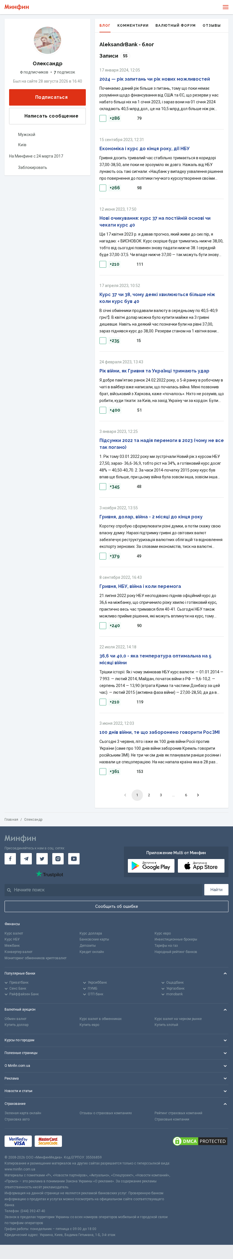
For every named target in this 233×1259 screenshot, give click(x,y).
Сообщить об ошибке (116, 906)
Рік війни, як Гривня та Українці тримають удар (154, 371)
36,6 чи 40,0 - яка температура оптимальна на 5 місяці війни (155, 659)
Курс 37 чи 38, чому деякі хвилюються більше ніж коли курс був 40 (157, 298)
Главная (11, 820)
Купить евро (89, 1025)
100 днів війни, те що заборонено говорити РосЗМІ (159, 732)
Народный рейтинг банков (176, 952)
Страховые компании (172, 1119)
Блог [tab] (105, 26)
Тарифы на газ (166, 946)
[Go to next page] (198, 795)
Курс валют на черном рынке (178, 1019)
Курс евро (163, 933)
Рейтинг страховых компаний (178, 1113)
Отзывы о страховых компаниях (106, 1113)
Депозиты (88, 946)
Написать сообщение (51, 116)
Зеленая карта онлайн (23, 1113)
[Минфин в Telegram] (26, 858)
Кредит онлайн (92, 952)
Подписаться (51, 97)
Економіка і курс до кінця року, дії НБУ (144, 148)
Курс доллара (91, 933)
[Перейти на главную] (17, 7)
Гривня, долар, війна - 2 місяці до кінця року (151, 516)
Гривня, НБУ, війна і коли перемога (140, 586)
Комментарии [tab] (133, 26)
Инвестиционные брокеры (176, 939)
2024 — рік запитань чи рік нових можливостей (154, 79)
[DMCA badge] (200, 1142)
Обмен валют (15, 1019)
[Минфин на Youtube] (74, 858)
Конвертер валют (18, 952)
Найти (216, 889)
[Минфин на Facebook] (10, 858)
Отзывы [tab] (212, 26)
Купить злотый (166, 1025)
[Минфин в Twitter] (42, 858)
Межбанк (12, 946)
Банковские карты (94, 939)
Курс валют (14, 933)
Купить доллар (16, 1025)
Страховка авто (17, 1119)
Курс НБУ (12, 939)
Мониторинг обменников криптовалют (35, 958)
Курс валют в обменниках (101, 1019)
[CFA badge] (77, 1141)
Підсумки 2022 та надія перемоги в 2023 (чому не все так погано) (161, 444)
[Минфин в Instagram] (58, 858)
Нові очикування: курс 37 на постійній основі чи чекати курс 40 (155, 221)
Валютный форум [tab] (175, 26)
